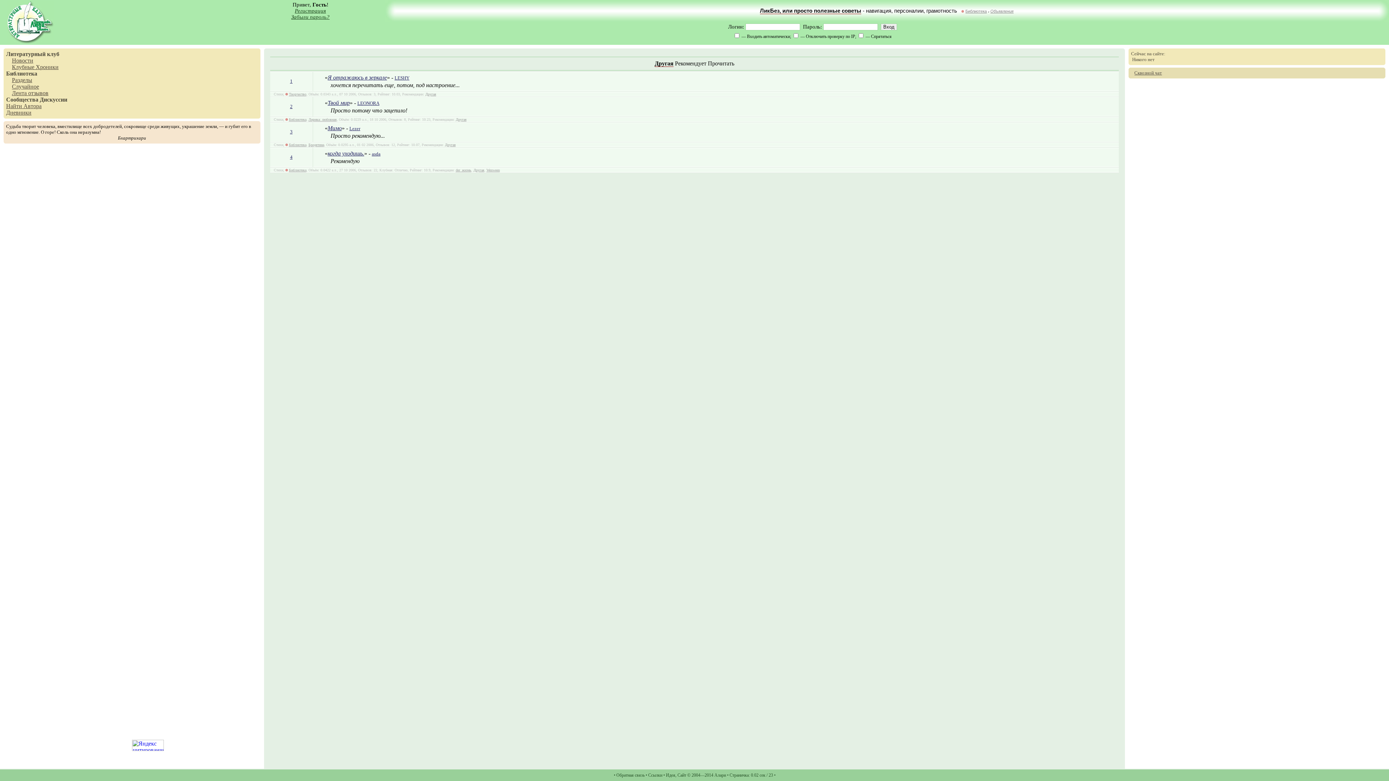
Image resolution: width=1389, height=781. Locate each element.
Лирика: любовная (323, 119)
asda (376, 154)
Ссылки (655, 775)
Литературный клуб (32, 54)
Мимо (335, 128)
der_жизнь (463, 170)
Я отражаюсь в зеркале (357, 77)
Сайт (681, 775)
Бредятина (316, 145)
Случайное (25, 87)
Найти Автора (24, 106)
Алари (720, 775)
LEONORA (368, 103)
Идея (670, 775)
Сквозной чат (1148, 73)
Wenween (493, 170)
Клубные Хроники (35, 67)
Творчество (297, 94)
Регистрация (310, 11)
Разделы (22, 80)
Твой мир (339, 103)
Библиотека (976, 11)
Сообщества (22, 100)
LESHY (402, 78)
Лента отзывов (30, 93)
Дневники (18, 113)
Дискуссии (53, 100)
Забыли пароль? (310, 17)
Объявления (1002, 11)
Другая (664, 63)
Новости (22, 60)
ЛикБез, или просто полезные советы (810, 11)
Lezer (354, 128)
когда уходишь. (346, 153)
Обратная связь (630, 775)
